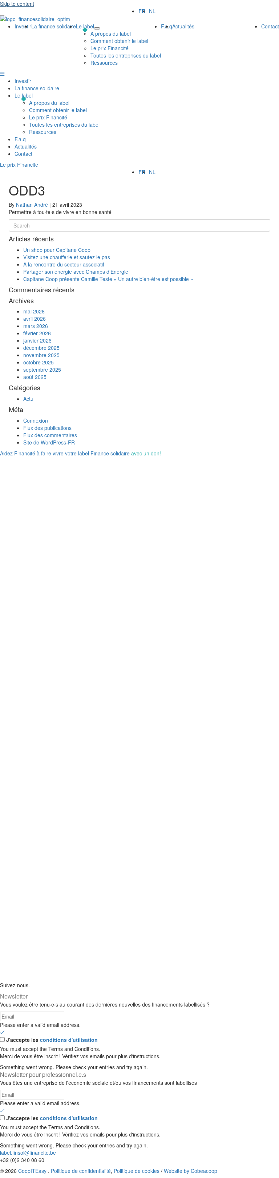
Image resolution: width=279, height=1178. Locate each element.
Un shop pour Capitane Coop (56, 249)
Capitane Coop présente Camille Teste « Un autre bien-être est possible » (108, 278)
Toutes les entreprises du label (64, 124)
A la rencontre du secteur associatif (63, 264)
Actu (28, 398)
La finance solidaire (37, 88)
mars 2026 (35, 325)
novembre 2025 (41, 355)
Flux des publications (47, 427)
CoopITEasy (32, 1170)
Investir (23, 80)
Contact (23, 153)
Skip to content (17, 3)
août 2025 (34, 376)
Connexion (35, 420)
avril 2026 (34, 318)
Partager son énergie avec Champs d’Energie (75, 271)
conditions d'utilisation (69, 1039)
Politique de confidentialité (81, 1170)
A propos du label (49, 102)
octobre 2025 (38, 362)
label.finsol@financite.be (28, 1152)
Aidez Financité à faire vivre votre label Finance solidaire (80, 453)
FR (141, 11)
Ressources (42, 131)
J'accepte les (52, 1039)
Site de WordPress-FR (49, 442)
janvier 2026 (37, 340)
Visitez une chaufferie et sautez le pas (66, 257)
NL (152, 11)
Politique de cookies (136, 1170)
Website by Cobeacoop (190, 1170)
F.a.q (20, 139)
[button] (2, 73)
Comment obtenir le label (58, 110)
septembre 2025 (42, 369)
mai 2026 (34, 311)
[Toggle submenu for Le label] (97, 28)
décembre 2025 (41, 347)
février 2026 (37, 333)
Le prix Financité (48, 117)
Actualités (26, 146)
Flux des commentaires (50, 435)
